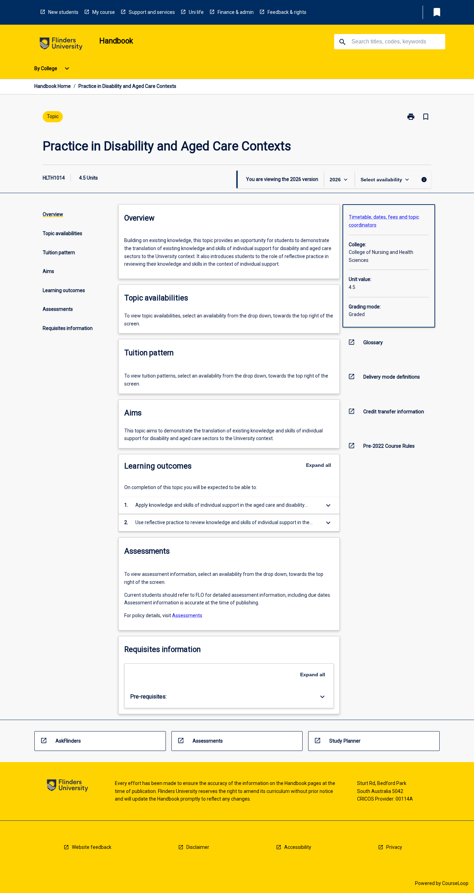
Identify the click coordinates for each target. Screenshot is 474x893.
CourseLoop (455, 883)
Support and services (152, 12)
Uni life (196, 12)
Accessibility (297, 847)
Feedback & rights (287, 12)
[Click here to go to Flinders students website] (61, 45)
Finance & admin (236, 12)
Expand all (318, 465)
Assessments (187, 615)
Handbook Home (52, 86)
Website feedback (91, 847)
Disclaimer (197, 847)
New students (63, 12)
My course (103, 12)
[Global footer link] (67, 786)
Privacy (394, 847)
